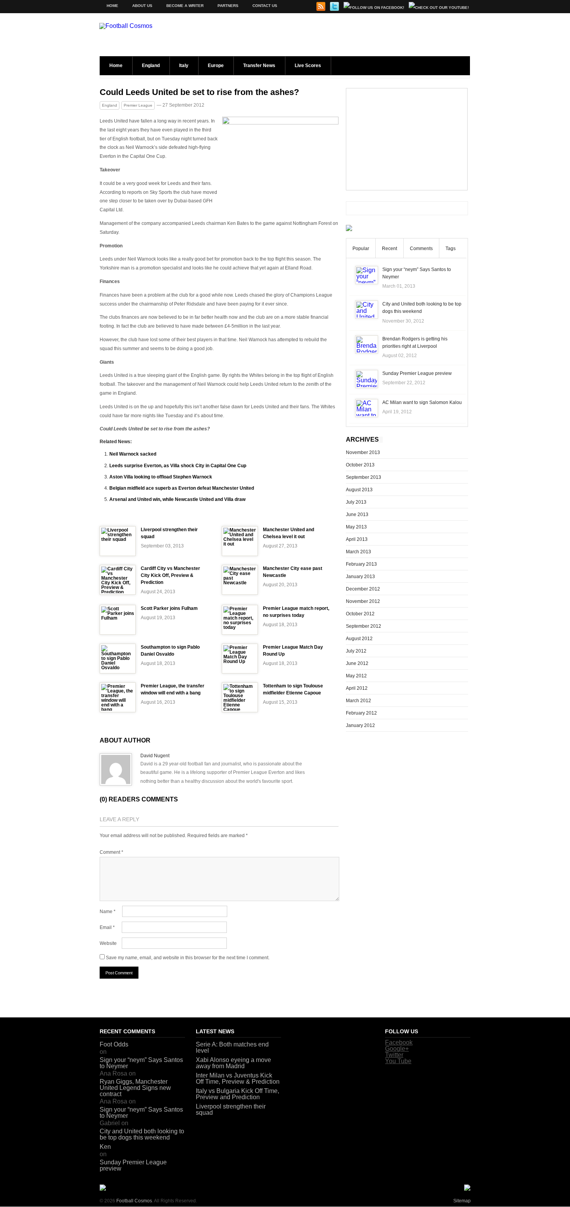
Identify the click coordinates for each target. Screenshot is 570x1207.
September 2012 (363, 626)
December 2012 (363, 589)
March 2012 (358, 700)
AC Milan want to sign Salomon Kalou (422, 402)
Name (108, 911)
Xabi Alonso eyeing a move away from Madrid (233, 1063)
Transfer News (259, 65)
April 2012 (357, 688)
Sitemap (462, 1201)
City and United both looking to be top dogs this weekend (142, 1134)
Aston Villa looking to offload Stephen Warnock (160, 477)
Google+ (397, 1048)
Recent (389, 248)
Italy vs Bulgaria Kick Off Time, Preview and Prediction (237, 1094)
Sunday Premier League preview (417, 373)
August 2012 (359, 638)
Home (112, 5)
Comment (111, 852)
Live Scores (308, 65)
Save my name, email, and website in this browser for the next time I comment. (187, 957)
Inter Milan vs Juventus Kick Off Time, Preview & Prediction (238, 1078)
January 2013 (360, 576)
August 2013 (359, 489)
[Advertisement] (407, 139)
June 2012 (357, 663)
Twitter (394, 1055)
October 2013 (360, 465)
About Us (142, 5)
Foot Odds (114, 1044)
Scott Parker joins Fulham (169, 608)
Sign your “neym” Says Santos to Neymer (141, 1063)
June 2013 (357, 514)
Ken (105, 1146)
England (151, 65)
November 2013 (363, 452)
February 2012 (361, 713)
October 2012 (360, 613)
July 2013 (356, 502)
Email (107, 927)
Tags (451, 248)
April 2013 (357, 539)
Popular (360, 248)
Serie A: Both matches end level (232, 1047)
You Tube (398, 1061)
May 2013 (356, 527)
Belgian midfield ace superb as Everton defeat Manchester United (181, 488)
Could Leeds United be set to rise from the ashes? (199, 92)
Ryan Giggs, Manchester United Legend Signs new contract (135, 1087)
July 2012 (356, 651)
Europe (216, 65)
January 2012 (360, 725)
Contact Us (264, 5)
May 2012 (356, 676)
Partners (228, 5)
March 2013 (358, 551)
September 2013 (363, 477)
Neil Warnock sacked (132, 454)
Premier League (138, 105)
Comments (421, 248)
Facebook (399, 1042)
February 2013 (361, 564)
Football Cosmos (134, 1201)
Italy (183, 65)
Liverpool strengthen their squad (231, 1109)
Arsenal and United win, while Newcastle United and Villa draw (177, 499)
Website (108, 943)
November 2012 (363, 601)
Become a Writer (185, 5)
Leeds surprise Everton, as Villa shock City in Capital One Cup (177, 465)
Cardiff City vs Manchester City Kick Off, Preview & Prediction (170, 575)
